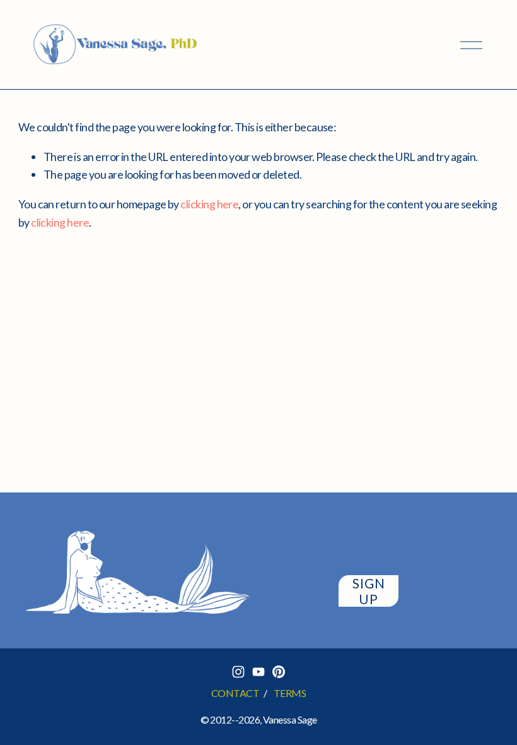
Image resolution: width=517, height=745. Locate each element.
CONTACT (235, 693)
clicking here (209, 204)
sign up (368, 591)
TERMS (290, 693)
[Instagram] (238, 671)
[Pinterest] (278, 671)
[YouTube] (258, 671)
